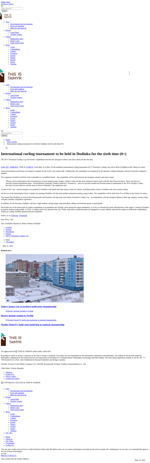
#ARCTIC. (5, 167)
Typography (10, 443)
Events (12, 56)
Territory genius (16, 35)
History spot (14, 41)
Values (8, 37)
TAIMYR (29, 167)
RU (2, 6)
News (8, 45)
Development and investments (21, 24)
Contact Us (10, 374)
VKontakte (23, 216)
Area (7, 22)
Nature (12, 58)
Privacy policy (11, 376)
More (3, 461)
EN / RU (9, 433)
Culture (13, 51)
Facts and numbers (17, 26)
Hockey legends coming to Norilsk (17, 315)
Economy (13, 53)
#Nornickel (10, 232)
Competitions (15, 49)
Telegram (14, 216)
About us (9, 372)
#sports (8, 234)
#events (8, 230)
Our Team (9, 441)
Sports (12, 62)
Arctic (12, 47)
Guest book (14, 32)
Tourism (13, 64)
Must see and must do (18, 28)
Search (4, 135)
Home (8, 140)
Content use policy (12, 379)
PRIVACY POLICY (8, 456)
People (8, 30)
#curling (9, 227)
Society (13, 60)
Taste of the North (17, 43)
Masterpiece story (16, 39)
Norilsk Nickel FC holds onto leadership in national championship (32, 324)
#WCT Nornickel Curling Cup (17, 236)
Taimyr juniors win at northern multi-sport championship (28, 306)
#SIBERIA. (14, 167)
